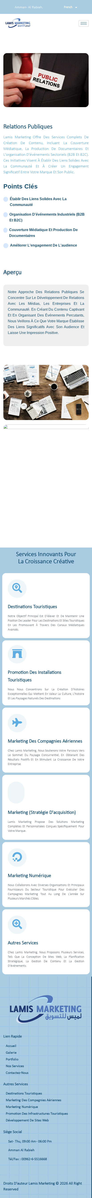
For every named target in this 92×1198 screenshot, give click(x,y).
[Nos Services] (45, 1067)
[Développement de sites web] (45, 1121)
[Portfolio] (45, 1060)
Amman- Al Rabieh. (29, 7)
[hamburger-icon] (84, 23)
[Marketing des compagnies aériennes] (45, 1101)
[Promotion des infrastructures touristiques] (45, 1114)
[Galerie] (45, 1054)
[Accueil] (45, 1047)
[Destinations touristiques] (45, 1094)
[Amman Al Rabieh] (45, 1152)
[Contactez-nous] (45, 1074)
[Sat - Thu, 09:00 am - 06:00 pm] (45, 1143)
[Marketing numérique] (45, 1108)
